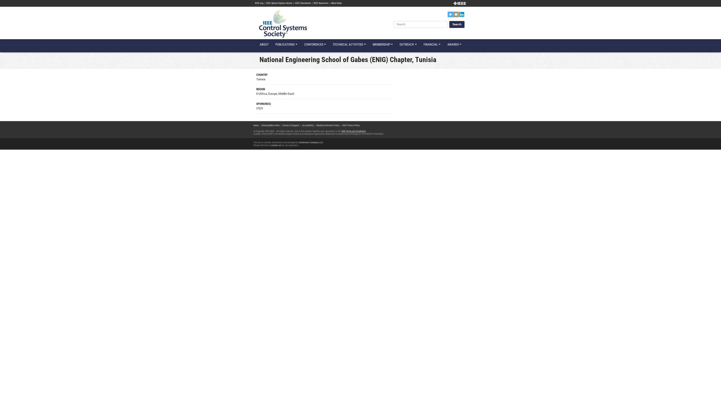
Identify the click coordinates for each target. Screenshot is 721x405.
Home (256, 125)
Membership (381, 44)
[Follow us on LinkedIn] (462, 15)
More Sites (336, 3)
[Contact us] (456, 15)
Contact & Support (290, 125)
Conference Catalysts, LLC (311, 142)
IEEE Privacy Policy (351, 125)
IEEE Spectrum (321, 3)
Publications (285, 44)
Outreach (407, 44)
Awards (453, 44)
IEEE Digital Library (279, 3)
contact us (276, 145)
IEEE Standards (303, 3)
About (264, 44)
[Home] (283, 23)
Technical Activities (348, 44)
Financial (431, 44)
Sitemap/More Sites (271, 125)
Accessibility (308, 125)
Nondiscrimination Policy (328, 125)
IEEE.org (259, 3)
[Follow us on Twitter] (450, 15)
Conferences (313, 44)
